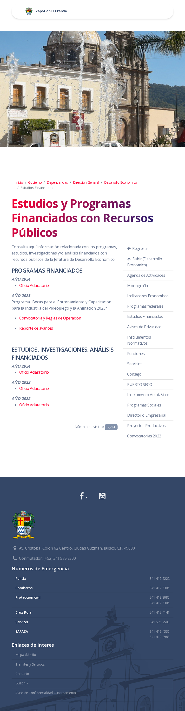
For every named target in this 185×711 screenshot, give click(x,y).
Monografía (137, 285)
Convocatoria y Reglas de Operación (50, 318)
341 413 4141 (160, 612)
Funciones (136, 353)
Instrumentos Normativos (139, 340)
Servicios (134, 363)
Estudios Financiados (145, 316)
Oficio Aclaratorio (34, 285)
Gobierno (35, 182)
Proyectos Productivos (146, 425)
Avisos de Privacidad (144, 326)
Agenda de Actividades (146, 275)
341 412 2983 (160, 636)
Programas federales (145, 306)
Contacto (22, 673)
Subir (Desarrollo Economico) (144, 262)
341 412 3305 (160, 588)
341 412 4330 (160, 631)
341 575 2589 (160, 622)
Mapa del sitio (25, 654)
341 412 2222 (160, 578)
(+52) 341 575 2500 (60, 558)
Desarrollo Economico (120, 182)
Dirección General (86, 182)
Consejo (134, 374)
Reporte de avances (36, 328)
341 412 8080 (160, 597)
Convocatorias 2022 (144, 436)
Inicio (19, 182)
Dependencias (57, 182)
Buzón (20, 683)
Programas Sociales (144, 405)
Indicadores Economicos (147, 295)
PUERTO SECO (139, 384)
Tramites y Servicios (30, 664)
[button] (83, 496)
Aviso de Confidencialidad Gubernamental (45, 692)
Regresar (140, 248)
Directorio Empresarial (146, 415)
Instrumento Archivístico (148, 394)
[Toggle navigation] (157, 11)
